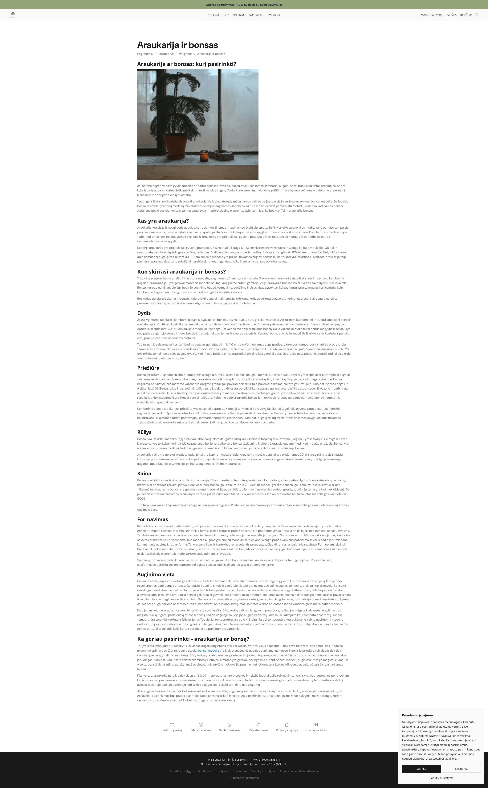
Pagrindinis (145, 54)
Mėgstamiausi (258, 730)
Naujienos (185, 54)
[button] (13, 15)
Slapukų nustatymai (263, 771)
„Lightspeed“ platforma (244, 778)
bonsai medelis (208, 651)
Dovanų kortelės (315, 730)
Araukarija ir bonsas (211, 54)
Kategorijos (217, 15)
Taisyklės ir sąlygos (181, 771)
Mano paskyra (201, 730)
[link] (441, 776)
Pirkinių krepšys (287, 730)
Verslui (274, 15)
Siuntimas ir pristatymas (213, 771)
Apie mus (239, 15)
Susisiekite (257, 15)
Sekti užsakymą (230, 730)
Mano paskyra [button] (432, 15)
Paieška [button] (451, 15)
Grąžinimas (240, 771)
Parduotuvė (166, 54)
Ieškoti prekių (172, 730)
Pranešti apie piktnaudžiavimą (299, 771)
